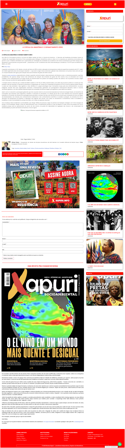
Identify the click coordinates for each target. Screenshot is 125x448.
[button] (115, 4)
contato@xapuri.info (78, 421)
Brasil (28, 148)
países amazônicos (12, 75)
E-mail (4, 244)
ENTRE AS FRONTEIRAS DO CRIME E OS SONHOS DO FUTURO (104, 79)
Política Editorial (44, 434)
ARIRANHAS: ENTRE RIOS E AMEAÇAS (99, 166)
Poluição (57, 148)
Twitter (66, 440)
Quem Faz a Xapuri (21, 440)
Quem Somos (20, 434)
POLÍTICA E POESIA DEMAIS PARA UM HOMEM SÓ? (103, 140)
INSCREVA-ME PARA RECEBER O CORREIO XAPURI (101, 37)
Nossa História (20, 436)
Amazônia (26, 50)
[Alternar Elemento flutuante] (120, 444)
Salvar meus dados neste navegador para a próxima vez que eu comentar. (23, 255)
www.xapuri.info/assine (48, 421)
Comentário (5, 222)
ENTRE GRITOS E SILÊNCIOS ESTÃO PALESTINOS (102, 112)
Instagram (66, 434)
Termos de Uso (44, 438)
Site (3, 249)
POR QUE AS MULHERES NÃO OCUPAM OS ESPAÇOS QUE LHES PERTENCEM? (104, 233)
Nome (4, 238)
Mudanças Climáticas (49, 148)
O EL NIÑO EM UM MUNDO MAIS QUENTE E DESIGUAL (104, 205)
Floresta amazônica (39, 148)
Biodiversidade (23, 148)
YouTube (66, 438)
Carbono (32, 148)
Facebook (66, 436)
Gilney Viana (7, 66)
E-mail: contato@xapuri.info (95, 434)
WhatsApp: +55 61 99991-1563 (95, 436)
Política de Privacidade (46, 436)
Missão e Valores (20, 438)
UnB (60, 148)
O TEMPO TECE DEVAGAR (96, 266)
